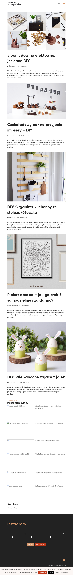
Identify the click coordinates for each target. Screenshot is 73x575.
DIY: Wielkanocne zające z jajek (36, 377)
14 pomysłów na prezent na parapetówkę (48, 472)
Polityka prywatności (62, 572)
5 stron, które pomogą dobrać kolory (47, 440)
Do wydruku (26, 135)
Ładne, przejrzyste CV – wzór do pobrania (49, 486)
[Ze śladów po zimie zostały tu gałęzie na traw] (31, 537)
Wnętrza (23, 66)
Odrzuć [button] (51, 572)
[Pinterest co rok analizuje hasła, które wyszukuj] (60, 537)
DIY (18, 66)
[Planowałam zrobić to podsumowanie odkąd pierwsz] (50, 537)
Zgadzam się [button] (42, 572)
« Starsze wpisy (12, 400)
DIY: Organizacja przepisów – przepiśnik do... (50, 423)
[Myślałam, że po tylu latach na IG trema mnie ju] (12, 537)
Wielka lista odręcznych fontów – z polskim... (50, 454)
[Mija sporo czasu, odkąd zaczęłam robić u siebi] (22, 537)
